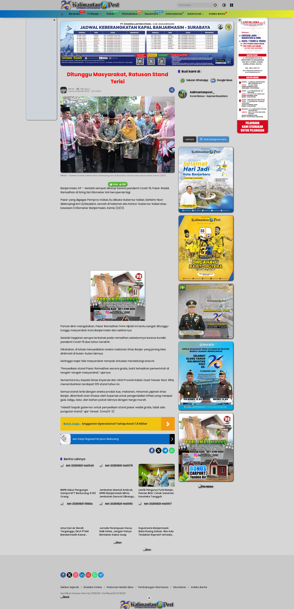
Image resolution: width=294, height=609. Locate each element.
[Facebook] (152, 450)
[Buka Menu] (232, 5)
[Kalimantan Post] (90, 5)
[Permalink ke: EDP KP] (64, 90)
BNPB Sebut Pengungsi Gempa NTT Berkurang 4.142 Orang (78, 493)
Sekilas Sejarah (69, 587)
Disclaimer (179, 587)
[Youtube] (88, 575)
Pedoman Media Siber (120, 587)
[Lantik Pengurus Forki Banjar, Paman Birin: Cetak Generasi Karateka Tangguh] (156, 475)
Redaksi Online (93, 587)
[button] (215, 5)
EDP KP (71, 89)
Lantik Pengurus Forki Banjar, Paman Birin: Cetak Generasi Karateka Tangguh (156, 493)
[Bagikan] (172, 90)
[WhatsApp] (172, 450)
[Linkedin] (82, 575)
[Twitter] (158, 450)
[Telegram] (165, 450)
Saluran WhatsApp (197, 80)
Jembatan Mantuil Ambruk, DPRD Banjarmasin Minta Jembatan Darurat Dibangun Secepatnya (117, 493)
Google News (224, 80)
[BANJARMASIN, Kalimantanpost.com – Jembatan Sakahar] (206, 118)
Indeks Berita (199, 587)
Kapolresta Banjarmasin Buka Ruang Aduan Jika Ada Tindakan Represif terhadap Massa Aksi (156, 532)
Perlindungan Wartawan (153, 587)
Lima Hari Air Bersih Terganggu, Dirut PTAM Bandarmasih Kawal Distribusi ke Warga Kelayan (77, 532)
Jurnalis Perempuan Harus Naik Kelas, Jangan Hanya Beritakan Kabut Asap (115, 531)
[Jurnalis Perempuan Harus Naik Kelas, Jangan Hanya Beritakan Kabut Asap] (117, 513)
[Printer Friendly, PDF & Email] (117, 184)
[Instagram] (75, 575)
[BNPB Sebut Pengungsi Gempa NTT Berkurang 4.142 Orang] (78, 475)
